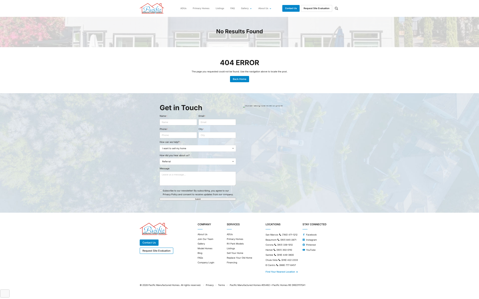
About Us (202, 234)
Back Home (239, 79)
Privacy (210, 285)
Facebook (311, 234)
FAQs (200, 257)
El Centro (281, 265)
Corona (279, 244)
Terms (221, 285)
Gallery (245, 8)
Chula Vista (282, 260)
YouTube (310, 250)
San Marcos (282, 234)
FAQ (232, 8)
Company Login (206, 262)
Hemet (279, 250)
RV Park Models (235, 243)
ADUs (183, 8)
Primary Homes (201, 8)
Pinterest (310, 244)
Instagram (311, 240)
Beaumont (281, 240)
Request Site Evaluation (316, 8)
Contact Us (291, 8)
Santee (280, 255)
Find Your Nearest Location (280, 271)
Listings (220, 8)
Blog (200, 253)
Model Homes (205, 248)
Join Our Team (205, 239)
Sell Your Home (235, 253)
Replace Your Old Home (239, 257)
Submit (198, 199)
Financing (232, 262)
